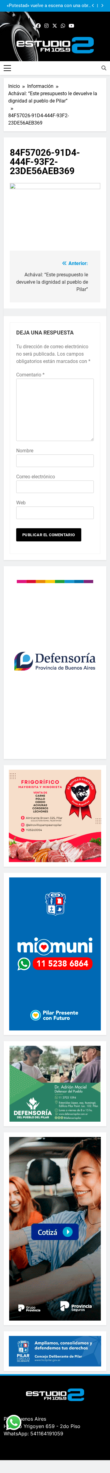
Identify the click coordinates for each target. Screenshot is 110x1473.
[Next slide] (102, 5)
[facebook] (38, 26)
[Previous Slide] (93, 5)
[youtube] (71, 26)
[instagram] (46, 26)
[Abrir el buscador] (103, 67)
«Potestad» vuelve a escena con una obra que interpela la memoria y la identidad (49, 5)
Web (21, 503)
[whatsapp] (63, 26)
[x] (54, 26)
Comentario (30, 375)
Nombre (24, 451)
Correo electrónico (35, 477)
